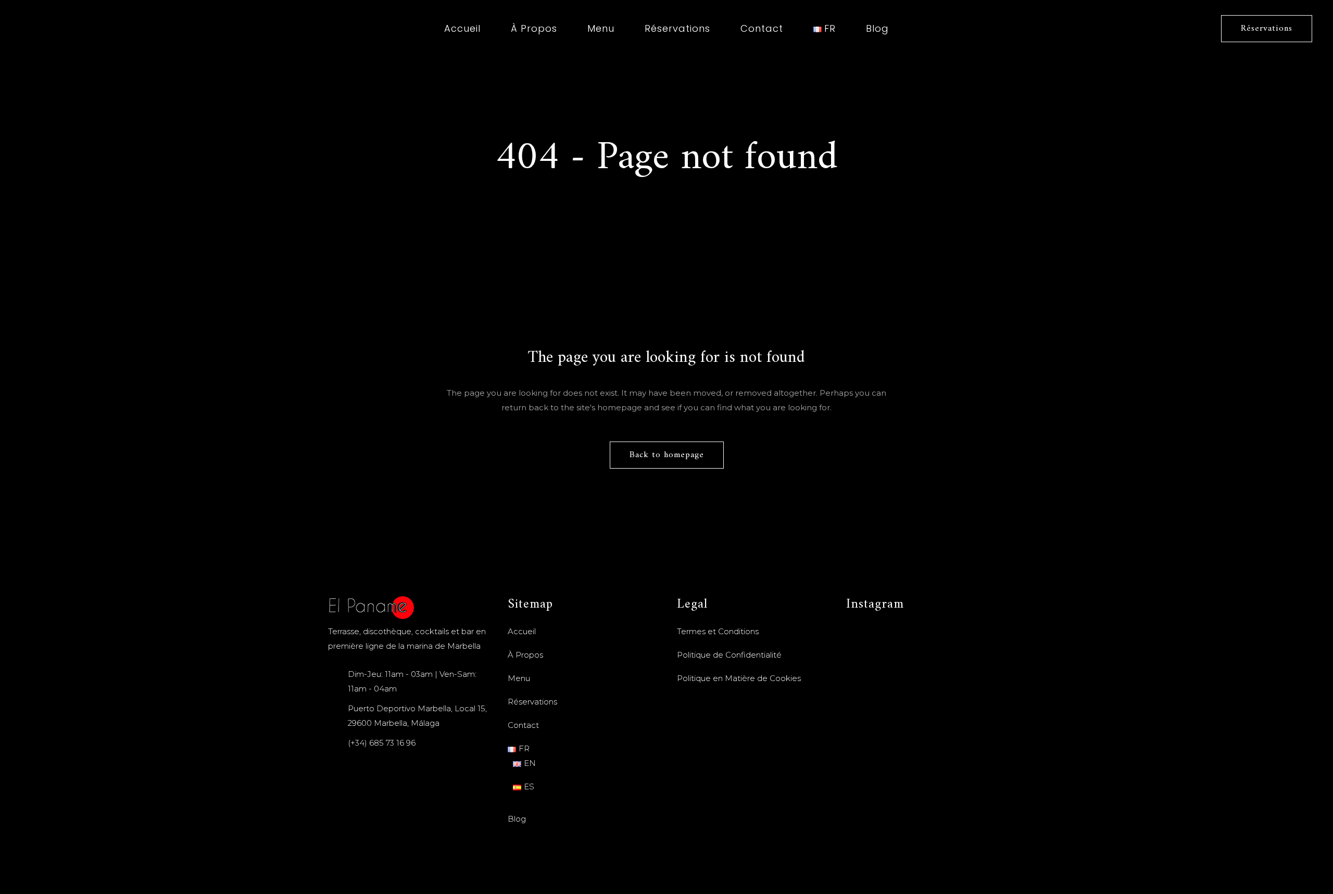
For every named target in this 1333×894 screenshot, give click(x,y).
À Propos (525, 655)
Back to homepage (667, 455)
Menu (519, 678)
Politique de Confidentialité (729, 655)
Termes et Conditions (718, 631)
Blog (517, 819)
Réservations (1266, 28)
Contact (523, 725)
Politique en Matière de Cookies (739, 678)
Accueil (522, 631)
